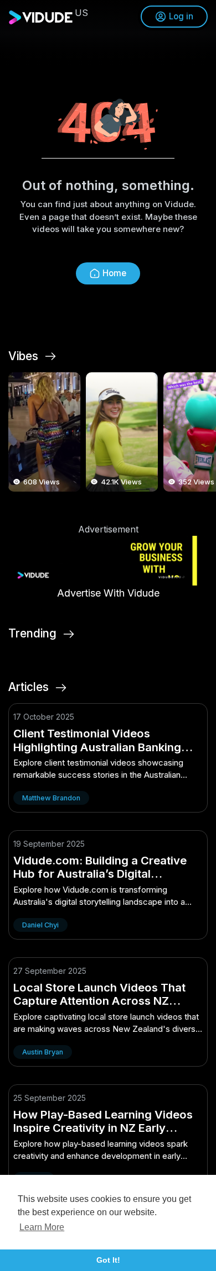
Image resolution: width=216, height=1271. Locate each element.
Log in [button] (181, 16)
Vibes (23, 356)
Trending (32, 633)
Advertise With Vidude (108, 593)
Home (114, 273)
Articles (28, 687)
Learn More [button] (41, 1227)
